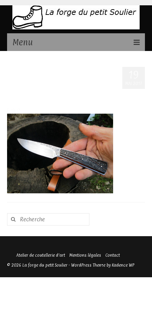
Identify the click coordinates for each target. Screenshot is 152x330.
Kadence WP (123, 265)
